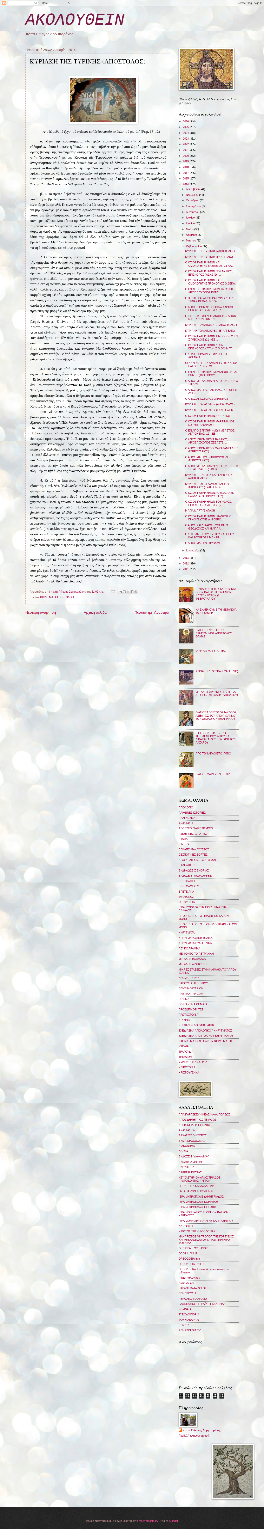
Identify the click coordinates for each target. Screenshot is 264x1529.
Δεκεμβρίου (193, 189)
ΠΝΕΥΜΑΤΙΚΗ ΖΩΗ (191, 993)
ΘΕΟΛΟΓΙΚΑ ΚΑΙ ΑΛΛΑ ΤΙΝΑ (196, 1186)
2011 (186, 569)
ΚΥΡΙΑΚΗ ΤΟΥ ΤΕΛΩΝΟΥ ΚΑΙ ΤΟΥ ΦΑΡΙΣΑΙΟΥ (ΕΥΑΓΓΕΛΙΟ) (207, 485)
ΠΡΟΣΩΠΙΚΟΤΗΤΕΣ (191, 1009)
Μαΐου (190, 229)
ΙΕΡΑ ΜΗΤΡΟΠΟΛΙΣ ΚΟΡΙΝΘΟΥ (199, 1201)
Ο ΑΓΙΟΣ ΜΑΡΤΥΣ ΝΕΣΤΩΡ (213, 774)
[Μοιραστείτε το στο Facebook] (132, 592)
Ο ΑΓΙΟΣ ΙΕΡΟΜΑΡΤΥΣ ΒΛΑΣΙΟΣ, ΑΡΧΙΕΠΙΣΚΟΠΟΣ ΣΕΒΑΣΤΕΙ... (206, 441)
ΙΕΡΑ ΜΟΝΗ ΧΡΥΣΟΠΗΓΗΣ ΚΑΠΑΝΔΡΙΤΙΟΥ (206, 1220)
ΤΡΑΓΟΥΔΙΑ (186, 1051)
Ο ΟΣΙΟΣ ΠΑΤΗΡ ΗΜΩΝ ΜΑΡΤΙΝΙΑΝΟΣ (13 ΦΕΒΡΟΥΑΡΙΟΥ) (209, 423)
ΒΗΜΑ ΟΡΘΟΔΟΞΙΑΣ (192, 1140)
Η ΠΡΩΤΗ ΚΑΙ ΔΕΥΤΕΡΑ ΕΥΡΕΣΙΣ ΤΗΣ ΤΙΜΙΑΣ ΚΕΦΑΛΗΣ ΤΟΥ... (209, 300)
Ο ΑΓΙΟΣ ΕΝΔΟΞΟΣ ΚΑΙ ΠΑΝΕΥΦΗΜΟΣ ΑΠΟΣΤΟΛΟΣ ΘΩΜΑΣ (214, 633)
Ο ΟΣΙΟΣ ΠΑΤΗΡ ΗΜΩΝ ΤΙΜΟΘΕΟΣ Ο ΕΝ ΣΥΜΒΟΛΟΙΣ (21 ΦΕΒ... (211, 338)
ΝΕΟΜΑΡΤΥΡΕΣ (189, 977)
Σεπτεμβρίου (194, 206)
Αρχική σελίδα (95, 612)
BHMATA (184, 1325)
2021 (186, 150)
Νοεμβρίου (192, 194)
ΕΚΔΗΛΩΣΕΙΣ (187, 865)
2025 (186, 127)
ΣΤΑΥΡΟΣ (185, 1020)
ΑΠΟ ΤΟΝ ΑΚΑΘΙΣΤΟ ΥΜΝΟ (213, 753)
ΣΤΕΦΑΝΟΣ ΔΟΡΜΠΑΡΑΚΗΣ (196, 1025)
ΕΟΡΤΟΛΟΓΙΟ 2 (189, 886)
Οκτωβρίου (193, 200)
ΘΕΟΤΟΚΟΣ (186, 896)
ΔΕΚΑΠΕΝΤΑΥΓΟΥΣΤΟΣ (194, 849)
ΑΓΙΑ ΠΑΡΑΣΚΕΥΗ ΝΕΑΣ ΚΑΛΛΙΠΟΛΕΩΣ (204, 1114)
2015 (186, 178)
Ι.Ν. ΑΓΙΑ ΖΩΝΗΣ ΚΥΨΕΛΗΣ (196, 1191)
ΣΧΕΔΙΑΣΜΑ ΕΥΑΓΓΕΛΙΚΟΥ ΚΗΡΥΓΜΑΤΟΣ (205, 1041)
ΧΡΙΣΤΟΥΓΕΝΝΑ (189, 1072)
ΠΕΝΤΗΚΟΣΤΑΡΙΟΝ (191, 988)
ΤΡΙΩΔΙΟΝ (185, 1056)
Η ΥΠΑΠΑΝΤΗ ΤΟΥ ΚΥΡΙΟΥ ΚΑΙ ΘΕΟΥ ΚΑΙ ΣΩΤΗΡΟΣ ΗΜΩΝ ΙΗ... (209, 536)
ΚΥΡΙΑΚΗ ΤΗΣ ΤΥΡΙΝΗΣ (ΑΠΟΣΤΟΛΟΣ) (210, 251)
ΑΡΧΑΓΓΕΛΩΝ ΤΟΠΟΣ (193, 1135)
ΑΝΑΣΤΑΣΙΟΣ (187, 1130)
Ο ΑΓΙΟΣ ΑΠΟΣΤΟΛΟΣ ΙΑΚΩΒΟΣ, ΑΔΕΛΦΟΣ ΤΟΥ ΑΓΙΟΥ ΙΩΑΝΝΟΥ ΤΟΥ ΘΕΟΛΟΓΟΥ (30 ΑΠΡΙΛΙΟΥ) (216, 715)
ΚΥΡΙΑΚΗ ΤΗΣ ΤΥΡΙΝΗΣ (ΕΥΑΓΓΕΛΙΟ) (209, 256)
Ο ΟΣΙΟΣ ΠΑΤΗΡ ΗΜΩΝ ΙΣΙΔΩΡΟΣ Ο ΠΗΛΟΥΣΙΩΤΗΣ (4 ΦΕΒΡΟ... (208, 518)
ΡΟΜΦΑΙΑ (185, 1309)
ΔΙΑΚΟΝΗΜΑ (187, 1146)
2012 (186, 563)
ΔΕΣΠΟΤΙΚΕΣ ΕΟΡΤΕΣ (193, 854)
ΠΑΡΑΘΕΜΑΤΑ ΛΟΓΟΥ (193, 1288)
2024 (186, 132)
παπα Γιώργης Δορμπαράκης (202, 1430)
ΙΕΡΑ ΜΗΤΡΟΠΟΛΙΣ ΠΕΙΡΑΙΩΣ (198, 1207)
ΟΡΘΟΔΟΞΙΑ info (189, 1258)
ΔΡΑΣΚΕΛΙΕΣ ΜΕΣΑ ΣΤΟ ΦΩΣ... (199, 860)
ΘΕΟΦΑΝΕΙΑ (187, 902)
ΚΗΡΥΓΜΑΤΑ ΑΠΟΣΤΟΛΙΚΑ (57, 597)
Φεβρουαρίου (194, 246)
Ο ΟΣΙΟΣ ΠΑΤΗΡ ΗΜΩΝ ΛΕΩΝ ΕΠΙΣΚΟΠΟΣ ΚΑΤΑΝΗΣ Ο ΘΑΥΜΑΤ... (209, 347)
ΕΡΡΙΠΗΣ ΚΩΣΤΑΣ (190, 1172)
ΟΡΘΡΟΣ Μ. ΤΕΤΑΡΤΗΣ (211, 650)
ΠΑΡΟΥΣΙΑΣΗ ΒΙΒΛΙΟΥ (193, 983)
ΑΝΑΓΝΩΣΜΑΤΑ (188, 817)
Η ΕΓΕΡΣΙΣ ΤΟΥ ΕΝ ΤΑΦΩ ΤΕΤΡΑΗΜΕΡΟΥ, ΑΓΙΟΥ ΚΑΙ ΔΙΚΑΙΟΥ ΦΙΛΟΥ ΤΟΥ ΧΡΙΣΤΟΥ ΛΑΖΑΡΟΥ (215, 738)
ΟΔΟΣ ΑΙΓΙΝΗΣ (188, 1253)
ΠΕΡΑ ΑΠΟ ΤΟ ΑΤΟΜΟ (193, 1298)
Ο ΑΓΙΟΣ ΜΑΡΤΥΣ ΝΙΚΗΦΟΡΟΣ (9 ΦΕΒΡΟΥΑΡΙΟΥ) (206, 459)
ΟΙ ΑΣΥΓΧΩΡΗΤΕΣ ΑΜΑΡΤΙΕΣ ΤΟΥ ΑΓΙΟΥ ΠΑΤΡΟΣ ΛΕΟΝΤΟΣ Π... (211, 364)
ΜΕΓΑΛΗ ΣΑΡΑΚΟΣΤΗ (192, 964)
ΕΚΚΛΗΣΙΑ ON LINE (191, 1161)
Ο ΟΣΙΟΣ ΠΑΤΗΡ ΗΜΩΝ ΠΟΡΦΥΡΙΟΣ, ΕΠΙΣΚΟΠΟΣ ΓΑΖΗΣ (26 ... (209, 273)
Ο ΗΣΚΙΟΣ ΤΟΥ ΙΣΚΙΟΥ (193, 1248)
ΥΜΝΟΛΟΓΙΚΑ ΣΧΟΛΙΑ (193, 1062)
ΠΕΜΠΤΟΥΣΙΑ (187, 1293)
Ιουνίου (191, 223)
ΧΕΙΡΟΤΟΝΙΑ (187, 1067)
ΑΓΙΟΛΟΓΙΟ (186, 807)
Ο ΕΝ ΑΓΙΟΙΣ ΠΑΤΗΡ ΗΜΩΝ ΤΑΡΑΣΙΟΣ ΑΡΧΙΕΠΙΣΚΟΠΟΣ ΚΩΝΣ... (209, 291)
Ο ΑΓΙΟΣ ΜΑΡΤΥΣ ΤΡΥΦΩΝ (202, 543)
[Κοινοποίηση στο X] (128, 592)
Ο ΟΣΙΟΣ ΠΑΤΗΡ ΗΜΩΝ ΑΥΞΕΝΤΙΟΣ (208, 415)
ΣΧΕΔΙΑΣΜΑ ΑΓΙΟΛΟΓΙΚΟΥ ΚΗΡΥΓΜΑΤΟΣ (205, 1030)
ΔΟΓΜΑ (183, 1151)
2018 (186, 167)
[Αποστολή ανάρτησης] (113, 591)
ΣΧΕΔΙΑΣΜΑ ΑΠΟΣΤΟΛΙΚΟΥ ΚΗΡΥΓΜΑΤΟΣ (206, 1035)
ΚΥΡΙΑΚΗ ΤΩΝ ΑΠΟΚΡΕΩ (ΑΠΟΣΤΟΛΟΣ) (211, 324)
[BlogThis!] (124, 592)
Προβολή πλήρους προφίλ (194, 1435)
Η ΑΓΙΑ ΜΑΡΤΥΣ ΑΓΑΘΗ (200, 510)
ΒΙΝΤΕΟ (184, 844)
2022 (186, 144)
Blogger (173, 1520)
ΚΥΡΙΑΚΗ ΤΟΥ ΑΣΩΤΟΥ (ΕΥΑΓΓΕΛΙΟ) (209, 410)
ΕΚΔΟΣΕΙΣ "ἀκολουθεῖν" (194, 1156)
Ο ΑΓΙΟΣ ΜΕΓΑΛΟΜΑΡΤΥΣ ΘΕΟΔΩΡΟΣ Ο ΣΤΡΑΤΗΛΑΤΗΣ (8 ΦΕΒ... (211, 468)
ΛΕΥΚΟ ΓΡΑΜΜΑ (189, 948)
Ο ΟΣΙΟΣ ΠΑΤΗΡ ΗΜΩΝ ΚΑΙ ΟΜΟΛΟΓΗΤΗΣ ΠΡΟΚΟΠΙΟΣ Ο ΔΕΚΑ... (211, 282)
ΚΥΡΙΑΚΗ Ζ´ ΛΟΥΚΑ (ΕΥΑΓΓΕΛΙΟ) (217, 671)
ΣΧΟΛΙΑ (184, 1046)
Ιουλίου (191, 217)
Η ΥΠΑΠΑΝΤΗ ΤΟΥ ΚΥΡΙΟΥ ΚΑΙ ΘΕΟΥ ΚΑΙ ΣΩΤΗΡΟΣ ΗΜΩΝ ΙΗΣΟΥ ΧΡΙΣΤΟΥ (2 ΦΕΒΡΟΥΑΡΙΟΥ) (216, 593)
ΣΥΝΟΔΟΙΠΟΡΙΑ (189, 1314)
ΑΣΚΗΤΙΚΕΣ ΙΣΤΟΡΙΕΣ (193, 833)
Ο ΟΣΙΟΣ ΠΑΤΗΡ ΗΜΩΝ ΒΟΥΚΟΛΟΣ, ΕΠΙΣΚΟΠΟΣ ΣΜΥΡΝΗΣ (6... (208, 503)
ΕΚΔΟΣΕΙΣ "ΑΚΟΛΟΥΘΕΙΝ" (196, 875)
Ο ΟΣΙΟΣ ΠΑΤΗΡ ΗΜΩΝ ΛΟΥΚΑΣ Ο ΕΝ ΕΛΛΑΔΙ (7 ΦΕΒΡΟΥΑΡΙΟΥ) (209, 494)
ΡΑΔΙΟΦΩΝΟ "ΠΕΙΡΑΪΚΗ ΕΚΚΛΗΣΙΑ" (202, 1303)
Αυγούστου (193, 212)
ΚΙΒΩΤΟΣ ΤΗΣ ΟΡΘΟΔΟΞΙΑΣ (197, 1231)
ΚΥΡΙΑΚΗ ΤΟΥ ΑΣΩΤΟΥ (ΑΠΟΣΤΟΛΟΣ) (210, 404)
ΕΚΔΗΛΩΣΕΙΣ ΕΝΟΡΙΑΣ (194, 870)
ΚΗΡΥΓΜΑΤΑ (187, 932)
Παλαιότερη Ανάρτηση (152, 612)
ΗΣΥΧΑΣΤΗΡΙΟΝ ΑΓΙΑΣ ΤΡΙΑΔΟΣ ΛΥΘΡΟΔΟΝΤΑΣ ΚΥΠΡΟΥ (199, 1179)
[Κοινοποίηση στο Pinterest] (136, 592)
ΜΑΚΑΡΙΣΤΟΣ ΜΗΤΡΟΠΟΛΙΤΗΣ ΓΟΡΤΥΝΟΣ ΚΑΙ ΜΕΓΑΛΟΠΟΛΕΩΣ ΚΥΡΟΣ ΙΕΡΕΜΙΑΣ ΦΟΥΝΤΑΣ (206, 1239)
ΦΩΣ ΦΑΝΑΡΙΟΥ (189, 1319)
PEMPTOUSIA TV (190, 1330)
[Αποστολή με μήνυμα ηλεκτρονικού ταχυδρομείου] (120, 592)
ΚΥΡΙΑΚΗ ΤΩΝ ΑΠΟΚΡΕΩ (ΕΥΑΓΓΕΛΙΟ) (210, 330)
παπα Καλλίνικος (189, 1277)
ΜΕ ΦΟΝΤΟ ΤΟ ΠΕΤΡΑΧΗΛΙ (196, 953)
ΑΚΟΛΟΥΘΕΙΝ (74, 20)
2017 (186, 173)
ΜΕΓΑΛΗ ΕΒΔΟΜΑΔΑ (192, 959)
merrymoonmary (148, 1520)
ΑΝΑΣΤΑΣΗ (186, 823)
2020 (186, 155)
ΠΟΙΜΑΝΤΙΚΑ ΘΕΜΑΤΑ (193, 1004)
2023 (186, 138)
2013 (186, 557)
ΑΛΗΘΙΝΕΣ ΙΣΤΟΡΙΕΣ (192, 812)
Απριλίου (192, 234)
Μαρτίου (191, 240)
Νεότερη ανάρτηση (40, 612)
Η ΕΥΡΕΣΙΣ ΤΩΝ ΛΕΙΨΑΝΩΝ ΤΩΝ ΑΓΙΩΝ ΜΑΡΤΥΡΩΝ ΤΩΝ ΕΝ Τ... (210, 317)
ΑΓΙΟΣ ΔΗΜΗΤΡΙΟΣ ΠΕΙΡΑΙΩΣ (197, 1119)
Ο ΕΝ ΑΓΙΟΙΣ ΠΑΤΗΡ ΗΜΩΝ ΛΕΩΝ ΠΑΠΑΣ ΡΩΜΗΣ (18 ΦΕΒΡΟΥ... (211, 374)
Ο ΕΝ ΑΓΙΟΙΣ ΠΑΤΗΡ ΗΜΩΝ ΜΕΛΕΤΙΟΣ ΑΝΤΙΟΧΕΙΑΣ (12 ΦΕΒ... (210, 432)
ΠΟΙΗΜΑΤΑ (185, 999)
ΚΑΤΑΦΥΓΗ (186, 1226)
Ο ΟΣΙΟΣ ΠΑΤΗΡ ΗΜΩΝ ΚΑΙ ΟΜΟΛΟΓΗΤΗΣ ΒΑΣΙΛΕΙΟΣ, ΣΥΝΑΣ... (210, 264)
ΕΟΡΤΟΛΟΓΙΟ (187, 881)
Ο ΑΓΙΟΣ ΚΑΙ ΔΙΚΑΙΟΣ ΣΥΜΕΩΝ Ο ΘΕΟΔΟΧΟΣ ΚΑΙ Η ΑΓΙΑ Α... (206, 527)
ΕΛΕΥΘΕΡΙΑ (186, 1167)
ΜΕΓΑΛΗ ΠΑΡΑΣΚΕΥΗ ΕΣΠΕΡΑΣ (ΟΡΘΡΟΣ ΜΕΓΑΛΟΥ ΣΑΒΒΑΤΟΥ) (217, 693)
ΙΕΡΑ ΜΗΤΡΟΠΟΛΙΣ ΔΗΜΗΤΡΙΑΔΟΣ (201, 1196)
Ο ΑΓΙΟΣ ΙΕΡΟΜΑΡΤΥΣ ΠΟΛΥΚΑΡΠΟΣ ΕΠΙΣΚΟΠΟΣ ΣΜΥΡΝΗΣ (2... (209, 309)
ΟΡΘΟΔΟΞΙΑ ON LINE (192, 1264)
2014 (186, 184)
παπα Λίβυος (186, 1283)
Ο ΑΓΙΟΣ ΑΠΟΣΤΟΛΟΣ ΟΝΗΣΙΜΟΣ (206, 398)
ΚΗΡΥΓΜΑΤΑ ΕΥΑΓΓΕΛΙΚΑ (195, 943)
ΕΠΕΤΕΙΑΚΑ (186, 891)
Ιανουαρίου (193, 550)
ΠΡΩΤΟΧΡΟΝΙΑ (188, 1014)
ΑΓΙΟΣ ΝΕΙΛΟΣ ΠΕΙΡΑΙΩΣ (195, 1125)
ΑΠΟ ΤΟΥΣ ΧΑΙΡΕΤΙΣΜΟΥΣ (196, 828)
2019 (186, 161)
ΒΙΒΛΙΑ (183, 838)
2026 (186, 121)
